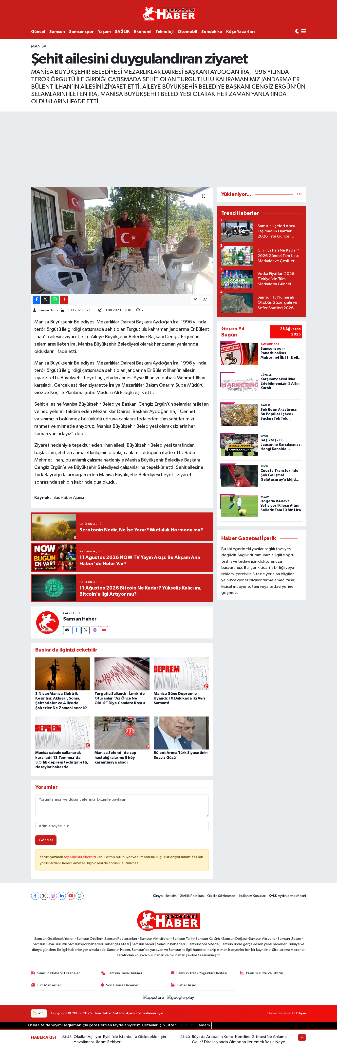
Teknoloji (164, 32)
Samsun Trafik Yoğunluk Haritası (201, 973)
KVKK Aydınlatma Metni (287, 896)
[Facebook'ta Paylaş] (36, 300)
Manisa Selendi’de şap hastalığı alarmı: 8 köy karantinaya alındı (115, 757)
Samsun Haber (48, 310)
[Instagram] (95, 630)
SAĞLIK (122, 32)
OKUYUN (185, 1025)
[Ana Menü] (303, 32)
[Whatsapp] (79, 896)
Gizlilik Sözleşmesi (221, 896)
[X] (44, 896)
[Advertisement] (168, 148)
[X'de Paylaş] (45, 300)
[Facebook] (76, 630)
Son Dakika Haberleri (122, 985)
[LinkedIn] (62, 896)
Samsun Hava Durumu (125, 973)
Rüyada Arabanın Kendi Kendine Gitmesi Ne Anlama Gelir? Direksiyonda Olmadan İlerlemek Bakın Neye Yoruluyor (239, 1042)
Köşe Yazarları (240, 32)
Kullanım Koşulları (252, 896)
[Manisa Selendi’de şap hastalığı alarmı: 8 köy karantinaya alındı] (122, 733)
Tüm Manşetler (49, 985)
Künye (158, 896)
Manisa (38, 46)
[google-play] (180, 998)
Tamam (203, 1025)
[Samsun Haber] (47, 622)
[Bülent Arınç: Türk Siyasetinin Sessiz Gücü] (181, 733)
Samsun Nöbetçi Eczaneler (58, 973)
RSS (41, 1013)
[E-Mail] (67, 630)
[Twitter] (85, 630)
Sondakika (211, 32)
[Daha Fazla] (64, 300)
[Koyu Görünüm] (297, 32)
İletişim (171, 896)
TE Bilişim (299, 1013)
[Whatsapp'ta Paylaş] (55, 300)
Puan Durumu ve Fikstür (264, 973)
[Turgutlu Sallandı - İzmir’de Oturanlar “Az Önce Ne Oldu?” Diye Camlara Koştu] (122, 674)
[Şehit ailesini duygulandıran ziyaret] (122, 240)
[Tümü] (299, 194)
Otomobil (187, 32)
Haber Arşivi (186, 985)
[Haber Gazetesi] (169, 13)
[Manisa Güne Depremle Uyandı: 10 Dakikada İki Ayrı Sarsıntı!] (181, 674)
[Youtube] (104, 630)
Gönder (46, 840)
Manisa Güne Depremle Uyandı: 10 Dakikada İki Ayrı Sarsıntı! (179, 698)
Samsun (57, 32)
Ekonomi (142, 32)
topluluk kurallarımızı (80, 857)
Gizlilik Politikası (192, 896)
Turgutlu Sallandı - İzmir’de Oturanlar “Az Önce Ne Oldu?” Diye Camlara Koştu (119, 698)
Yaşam (104, 32)
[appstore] (154, 998)
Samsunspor (81, 32)
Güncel (38, 32)
